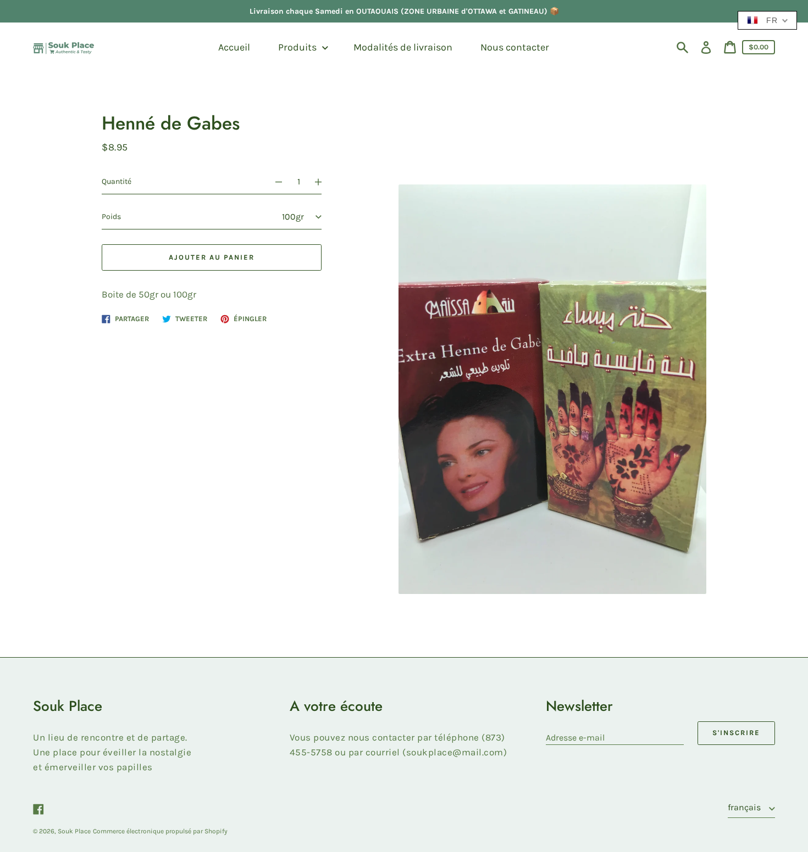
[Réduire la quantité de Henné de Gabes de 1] (273, 182)
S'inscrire (736, 732)
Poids (111, 216)
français (745, 807)
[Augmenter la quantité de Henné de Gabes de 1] (323, 182)
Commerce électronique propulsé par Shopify (160, 831)
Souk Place (74, 831)
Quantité (116, 181)
